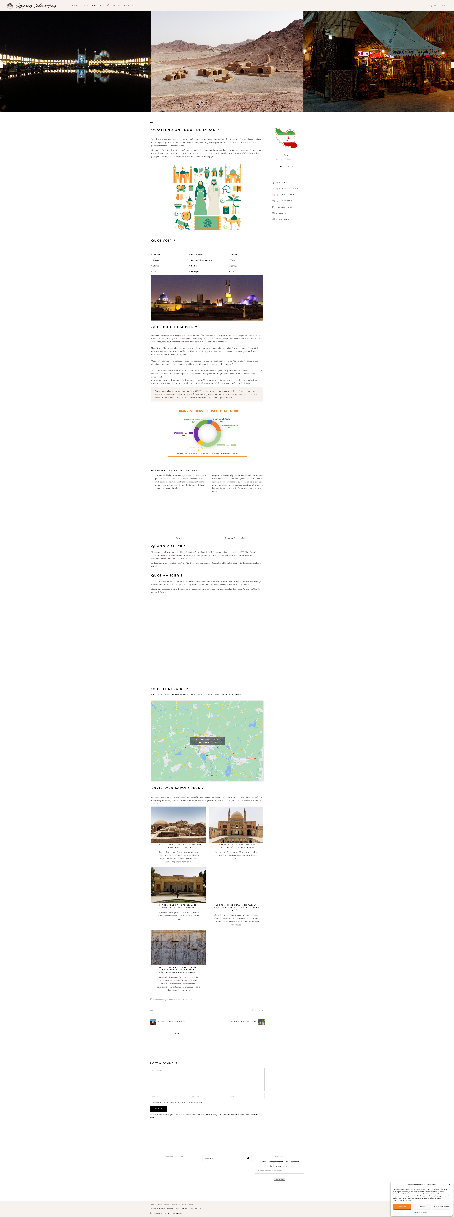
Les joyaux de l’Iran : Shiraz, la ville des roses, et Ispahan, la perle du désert (236, 907)
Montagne (164, 999)
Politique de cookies (420, 1212)
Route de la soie (175, 999)
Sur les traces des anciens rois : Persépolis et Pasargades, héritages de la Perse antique (178, 969)
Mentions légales (172, 1209)
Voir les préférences (441, 1207)
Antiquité (156, 999)
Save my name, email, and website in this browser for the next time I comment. (179, 1102)
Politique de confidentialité (190, 1209)
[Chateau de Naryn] (75, 20)
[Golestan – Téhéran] (227, 20)
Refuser (422, 1207)
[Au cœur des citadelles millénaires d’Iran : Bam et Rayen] (178, 825)
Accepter (402, 1207)
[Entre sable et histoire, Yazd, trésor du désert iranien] (178, 885)
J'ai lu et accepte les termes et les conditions (280, 1161)
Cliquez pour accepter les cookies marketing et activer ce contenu (207, 741)
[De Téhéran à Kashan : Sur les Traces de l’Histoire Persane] (236, 825)
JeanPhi (154, 1010)
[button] (449, 1184)
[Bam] (378, 20)
